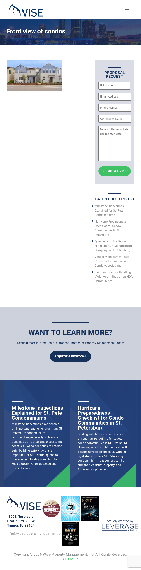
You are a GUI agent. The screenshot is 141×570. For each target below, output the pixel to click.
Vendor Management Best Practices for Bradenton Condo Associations (112, 261)
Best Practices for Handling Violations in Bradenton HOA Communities (114, 276)
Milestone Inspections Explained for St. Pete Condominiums (109, 210)
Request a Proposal (71, 356)
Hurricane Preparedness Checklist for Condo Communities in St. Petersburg (101, 418)
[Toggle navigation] (127, 9)
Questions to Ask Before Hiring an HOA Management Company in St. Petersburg (113, 246)
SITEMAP (70, 559)
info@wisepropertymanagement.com (36, 533)
